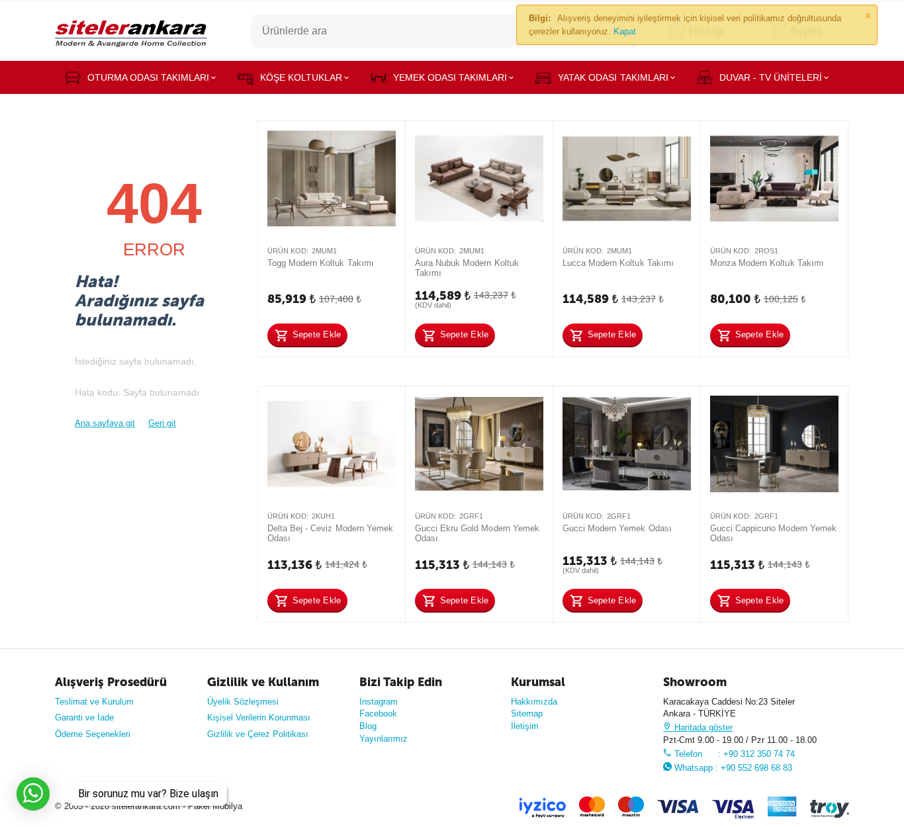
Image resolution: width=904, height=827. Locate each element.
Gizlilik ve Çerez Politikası (257, 734)
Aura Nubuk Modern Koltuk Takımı (466, 268)
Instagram (378, 702)
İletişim (525, 726)
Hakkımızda (534, 702)
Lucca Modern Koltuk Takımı (618, 263)
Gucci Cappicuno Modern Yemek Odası (773, 533)
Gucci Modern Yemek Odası (617, 528)
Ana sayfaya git (105, 423)
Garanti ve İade (84, 717)
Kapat (624, 31)
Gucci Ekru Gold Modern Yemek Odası (477, 533)
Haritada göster (702, 727)
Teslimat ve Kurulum (94, 702)
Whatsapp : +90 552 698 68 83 (732, 768)
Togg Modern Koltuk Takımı (320, 263)
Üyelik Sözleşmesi (243, 702)
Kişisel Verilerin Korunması (258, 717)
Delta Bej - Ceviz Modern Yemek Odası (329, 533)
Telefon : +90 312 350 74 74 (733, 754)
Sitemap (527, 713)
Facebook (378, 713)
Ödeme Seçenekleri (92, 734)
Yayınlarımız (383, 739)
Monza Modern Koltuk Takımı (766, 263)
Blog (368, 726)
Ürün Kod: (287, 251)
